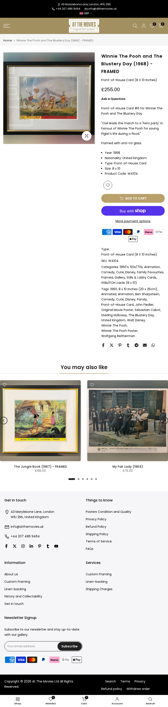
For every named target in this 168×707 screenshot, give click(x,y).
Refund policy (111, 689)
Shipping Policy (97, 534)
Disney (130, 272)
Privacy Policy (96, 519)
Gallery (120, 277)
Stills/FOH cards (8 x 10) (119, 283)
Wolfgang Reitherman (118, 336)
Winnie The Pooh (114, 325)
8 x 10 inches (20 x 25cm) (138, 289)
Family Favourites (150, 272)
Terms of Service (99, 541)
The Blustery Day (141, 315)
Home (7, 40)
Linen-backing (15, 589)
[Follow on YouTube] (56, 546)
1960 (113, 289)
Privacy (140, 681)
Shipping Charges (99, 589)
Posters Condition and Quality (108, 512)
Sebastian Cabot (147, 310)
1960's (124, 267)
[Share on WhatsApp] (153, 345)
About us (11, 574)
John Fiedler (144, 304)
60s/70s (136, 267)
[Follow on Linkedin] (31, 546)
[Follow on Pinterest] (40, 546)
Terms (125, 681)
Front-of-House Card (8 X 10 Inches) (129, 254)
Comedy (108, 272)
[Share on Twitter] (112, 345)
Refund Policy (96, 527)
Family (142, 299)
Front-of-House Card (117, 304)
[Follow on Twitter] (15, 546)
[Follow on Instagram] (23, 546)
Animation (152, 267)
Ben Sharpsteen (147, 294)
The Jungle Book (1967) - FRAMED (40, 466)
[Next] (164, 420)
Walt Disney (136, 320)
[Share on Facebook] (103, 345)
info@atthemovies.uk (102, 9)
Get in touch (14, 604)
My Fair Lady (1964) (127, 466)
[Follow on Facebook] (6, 546)
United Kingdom (113, 320)
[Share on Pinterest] (120, 345)
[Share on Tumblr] (128, 345)
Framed (107, 277)
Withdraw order (138, 689)
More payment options (133, 221)
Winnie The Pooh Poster (119, 331)
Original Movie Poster (117, 310)
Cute (120, 272)
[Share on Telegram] (136, 345)
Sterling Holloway (114, 315)
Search (110, 681)
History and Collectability (23, 596)
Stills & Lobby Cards (141, 277)
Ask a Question (113, 99)
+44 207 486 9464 (25, 536)
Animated (108, 294)
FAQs (89, 549)
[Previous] (3, 420)
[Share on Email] (145, 345)
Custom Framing (17, 582)
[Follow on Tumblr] (48, 546)
